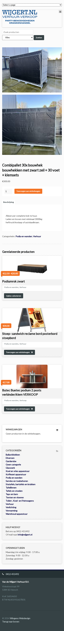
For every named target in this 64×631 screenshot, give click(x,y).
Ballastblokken (13, 454)
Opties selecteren (13, 296)
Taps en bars (12, 494)
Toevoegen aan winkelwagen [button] (18, 352)
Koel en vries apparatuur (18, 471)
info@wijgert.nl (25, 534)
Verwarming (11, 510)
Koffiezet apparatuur (16, 474)
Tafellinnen (11, 487)
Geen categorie (13, 464)
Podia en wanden (24, 236)
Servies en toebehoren (17, 481)
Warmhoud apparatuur (16, 514)
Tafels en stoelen (14, 490)
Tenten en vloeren (15, 497)
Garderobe (11, 461)
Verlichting (11, 507)
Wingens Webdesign (20, 618)
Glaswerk (10, 467)
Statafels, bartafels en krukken (20, 484)
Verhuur (37, 236)
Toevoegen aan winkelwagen (28, 191)
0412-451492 (12, 574)
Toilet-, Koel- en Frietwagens (20, 500)
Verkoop (22, 400)
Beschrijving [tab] (8, 202)
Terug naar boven (10, 621)
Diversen (10, 458)
